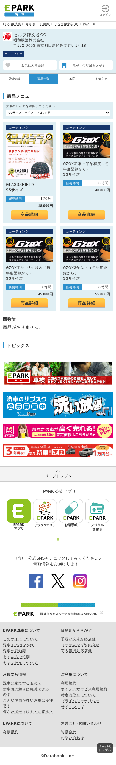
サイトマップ (72, 707)
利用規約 (68, 683)
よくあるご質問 (16, 657)
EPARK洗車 (12, 24)
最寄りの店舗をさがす (89, 65)
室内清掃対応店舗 (76, 651)
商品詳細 (29, 214)
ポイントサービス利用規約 (84, 689)
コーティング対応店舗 (80, 645)
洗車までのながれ (18, 645)
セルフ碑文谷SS (66, 24)
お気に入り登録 (32, 65)
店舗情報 (14, 78)
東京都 (30, 24)
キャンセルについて (20, 663)
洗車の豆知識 (14, 651)
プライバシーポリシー (80, 701)
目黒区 (45, 24)
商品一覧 (43, 78)
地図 (72, 78)
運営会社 (68, 732)
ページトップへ (58, 476)
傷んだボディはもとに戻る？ (28, 712)
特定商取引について (78, 695)
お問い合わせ (72, 738)
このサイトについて (20, 639)
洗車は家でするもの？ (22, 683)
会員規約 (10, 732)
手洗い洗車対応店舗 (78, 639)
